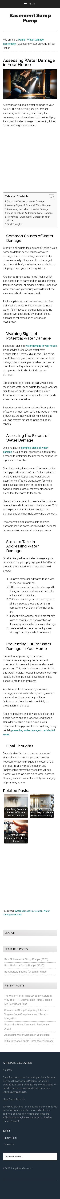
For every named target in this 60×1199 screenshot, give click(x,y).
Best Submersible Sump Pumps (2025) (26, 959)
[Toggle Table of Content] (50, 197)
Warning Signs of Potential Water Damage (29, 205)
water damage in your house (41, 345)
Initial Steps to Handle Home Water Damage (29, 1041)
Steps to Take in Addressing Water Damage (30, 213)
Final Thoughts (15, 224)
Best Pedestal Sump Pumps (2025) (24, 965)
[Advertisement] (30, 161)
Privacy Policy (10, 1138)
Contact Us (8, 1144)
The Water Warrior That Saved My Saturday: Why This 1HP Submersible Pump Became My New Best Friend (28, 999)
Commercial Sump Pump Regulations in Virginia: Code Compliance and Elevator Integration (26, 1014)
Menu (32, 4)
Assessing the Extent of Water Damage (27, 209)
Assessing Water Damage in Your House (27, 1034)
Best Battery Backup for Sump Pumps (25, 971)
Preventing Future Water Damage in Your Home (28, 219)
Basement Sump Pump (30, 18)
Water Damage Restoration (29, 911)
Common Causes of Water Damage (25, 201)
